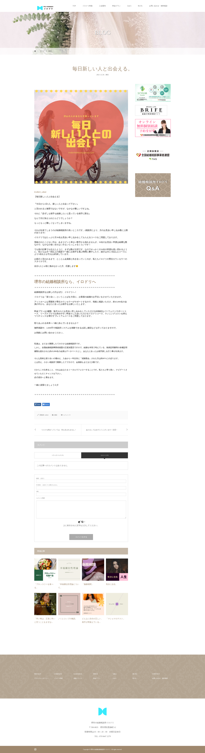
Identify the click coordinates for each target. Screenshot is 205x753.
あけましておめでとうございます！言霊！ (102, 430)
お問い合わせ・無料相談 (158, 6)
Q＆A (129, 6)
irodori (46, 415)
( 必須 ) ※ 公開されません (47, 485)
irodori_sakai (40, 192)
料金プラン (116, 6)
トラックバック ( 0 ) (58, 455)
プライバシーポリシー (41, 678)
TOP (74, 6)
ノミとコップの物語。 (67, 619)
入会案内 (102, 6)
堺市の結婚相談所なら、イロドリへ (65, 281)
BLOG (140, 6)
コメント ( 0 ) (105, 455)
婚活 (107, 75)
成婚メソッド (78, 678)
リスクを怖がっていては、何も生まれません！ (58, 430)
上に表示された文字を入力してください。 (81, 525)
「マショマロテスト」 (115, 619)
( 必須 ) (40, 478)
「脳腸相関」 (87, 584)
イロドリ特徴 (87, 6)
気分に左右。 (111, 584)
